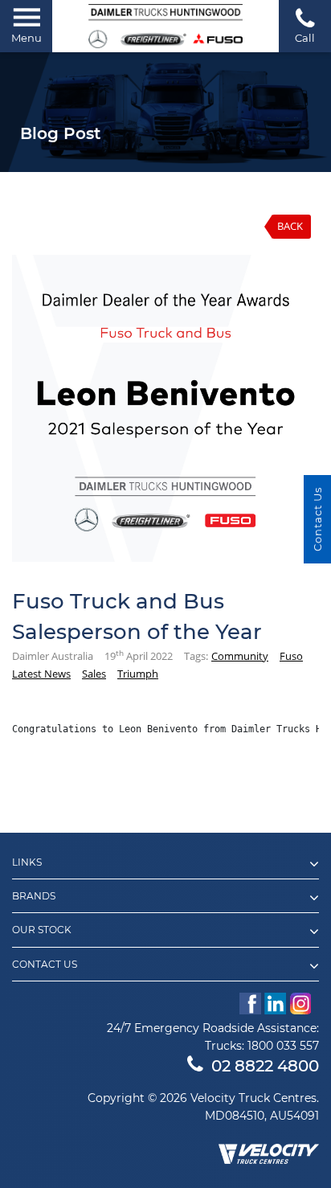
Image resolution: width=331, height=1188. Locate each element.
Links (27, 862)
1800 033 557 (283, 1045)
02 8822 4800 (265, 1065)
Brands (33, 896)
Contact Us (44, 964)
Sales (94, 673)
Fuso (291, 656)
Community (239, 656)
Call (305, 37)
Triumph (137, 673)
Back (290, 226)
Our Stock (42, 930)
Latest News (41, 673)
